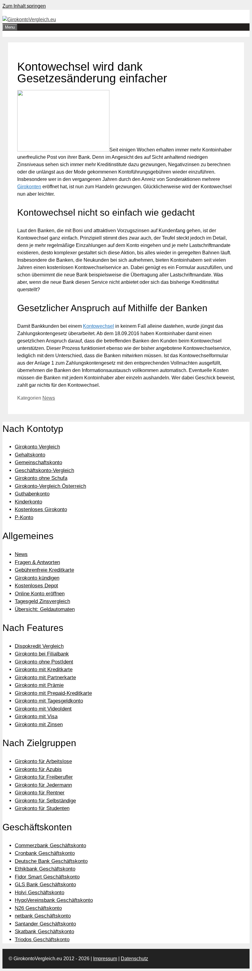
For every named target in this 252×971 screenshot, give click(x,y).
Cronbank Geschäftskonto (45, 853)
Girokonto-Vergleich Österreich (50, 486)
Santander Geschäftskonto (45, 924)
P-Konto (24, 517)
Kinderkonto (28, 502)
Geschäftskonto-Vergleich (44, 470)
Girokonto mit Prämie (39, 685)
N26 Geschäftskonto (38, 908)
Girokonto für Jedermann (43, 785)
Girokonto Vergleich (37, 447)
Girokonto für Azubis (38, 769)
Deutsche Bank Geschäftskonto (51, 861)
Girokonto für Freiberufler (44, 777)
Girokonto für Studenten (42, 808)
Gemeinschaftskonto (38, 462)
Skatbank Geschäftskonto (44, 931)
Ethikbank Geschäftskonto (45, 869)
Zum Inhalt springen (24, 6)
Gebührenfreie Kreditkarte (44, 570)
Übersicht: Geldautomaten (45, 609)
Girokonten (29, 186)
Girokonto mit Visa (36, 716)
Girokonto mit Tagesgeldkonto (49, 701)
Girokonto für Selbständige (45, 801)
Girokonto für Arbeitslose (43, 761)
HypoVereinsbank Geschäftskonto (54, 900)
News (48, 398)
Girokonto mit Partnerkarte (45, 677)
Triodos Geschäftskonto (42, 939)
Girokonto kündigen (37, 578)
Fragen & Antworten (37, 562)
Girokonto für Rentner (40, 793)
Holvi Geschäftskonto (39, 892)
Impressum (105, 958)
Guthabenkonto (32, 494)
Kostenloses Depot (36, 586)
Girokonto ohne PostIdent (44, 662)
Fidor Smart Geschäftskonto (47, 877)
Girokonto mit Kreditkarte (44, 669)
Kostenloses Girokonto (41, 509)
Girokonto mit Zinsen (39, 724)
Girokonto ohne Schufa (41, 478)
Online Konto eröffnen (40, 594)
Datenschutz (134, 958)
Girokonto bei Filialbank (42, 654)
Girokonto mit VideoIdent (43, 709)
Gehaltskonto (30, 455)
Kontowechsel (98, 326)
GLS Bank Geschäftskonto (45, 884)
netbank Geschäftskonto (43, 916)
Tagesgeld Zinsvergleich (42, 601)
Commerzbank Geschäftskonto (50, 845)
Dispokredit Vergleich (39, 646)
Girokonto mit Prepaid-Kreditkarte (53, 693)
